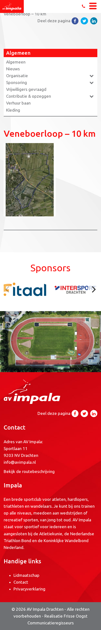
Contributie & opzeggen (28, 96)
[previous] (7, 289)
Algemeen (15, 62)
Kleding (13, 110)
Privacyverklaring (29, 589)
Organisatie (17, 75)
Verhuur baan (18, 103)
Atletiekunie (50, 533)
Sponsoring (16, 82)
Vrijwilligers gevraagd (26, 89)
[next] (93, 289)
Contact (20, 582)
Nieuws (13, 68)
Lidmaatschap (26, 575)
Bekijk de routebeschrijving (29, 471)
